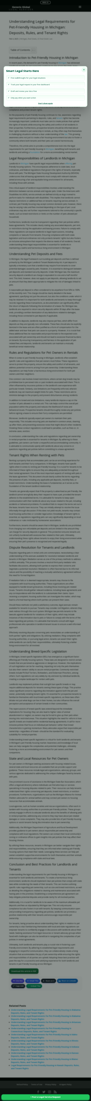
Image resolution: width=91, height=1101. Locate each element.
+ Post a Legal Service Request (45, 1097)
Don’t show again (45, 103)
